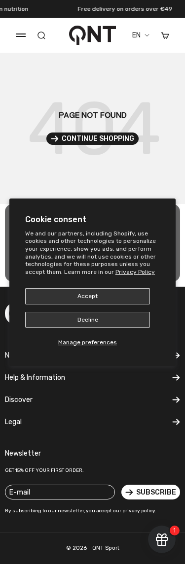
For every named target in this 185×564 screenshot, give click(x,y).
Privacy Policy (135, 271)
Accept (87, 296)
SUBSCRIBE (156, 492)
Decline (87, 319)
